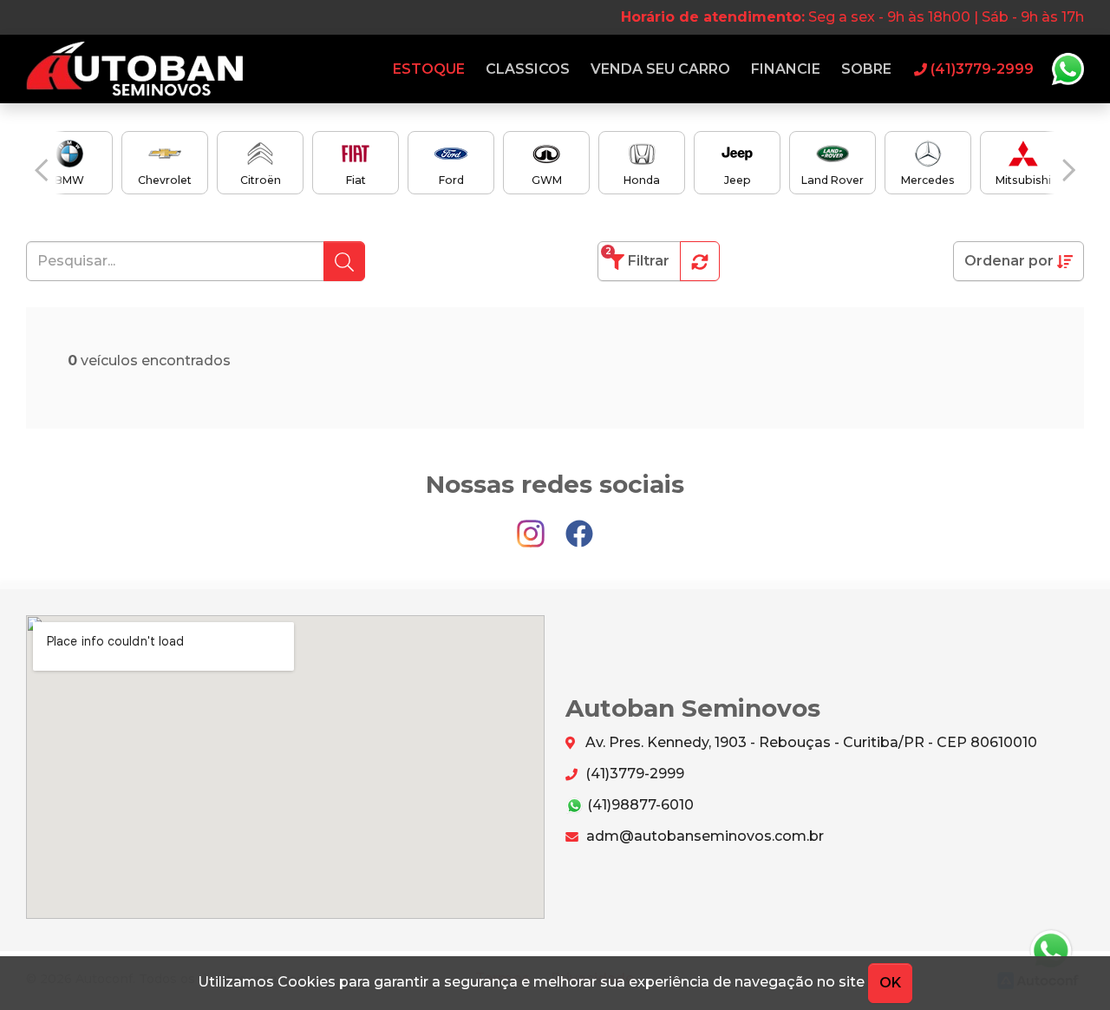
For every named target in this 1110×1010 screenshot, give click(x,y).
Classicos (528, 69)
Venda (660, 69)
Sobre (866, 69)
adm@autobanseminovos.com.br (703, 836)
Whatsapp (1067, 69)
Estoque (429, 69)
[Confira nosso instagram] (532, 526)
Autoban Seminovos (134, 69)
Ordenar (1009, 260)
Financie (785, 69)
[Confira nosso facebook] (579, 526)
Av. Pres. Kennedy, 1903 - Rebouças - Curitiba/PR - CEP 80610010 (809, 742)
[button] (41, 170)
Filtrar (637, 257)
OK (890, 982)
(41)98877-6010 (639, 805)
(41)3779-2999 (633, 773)
